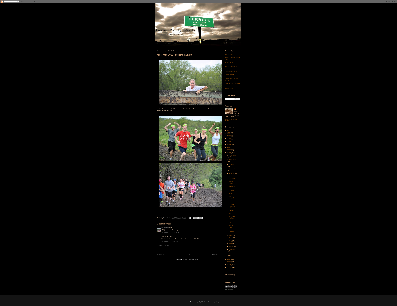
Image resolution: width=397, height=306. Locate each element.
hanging (231, 210)
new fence (232, 176)
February (232, 249)
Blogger (218, 302)
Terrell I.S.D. (229, 63)
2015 (229, 144)
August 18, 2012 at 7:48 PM (169, 241)
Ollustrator (204, 302)
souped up (231, 226)
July (230, 235)
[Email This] (194, 218)
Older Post (214, 254)
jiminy (230, 193)
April (230, 243)
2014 (229, 147)
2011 (229, 259)
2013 (229, 150)
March (231, 246)
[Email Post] (190, 218)
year (230, 213)
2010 (229, 262)
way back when (232, 189)
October (231, 164)
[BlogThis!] (196, 218)
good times (231, 230)
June (231, 238)
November (232, 160)
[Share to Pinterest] (202, 218)
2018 (229, 138)
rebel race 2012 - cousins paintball (232, 204)
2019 (229, 136)
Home (188, 254)
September (232, 169)
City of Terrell (229, 74)
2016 (229, 141)
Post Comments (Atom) (192, 259)
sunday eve (231, 182)
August (231, 173)
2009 (229, 265)
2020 (229, 133)
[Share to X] (198, 218)
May (230, 241)
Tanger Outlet (229, 88)
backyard (232, 179)
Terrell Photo (229, 54)
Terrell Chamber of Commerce (231, 67)
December (232, 155)
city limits (232, 186)
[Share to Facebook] (200, 218)
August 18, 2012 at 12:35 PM (170, 232)
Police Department (231, 71)
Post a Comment (164, 245)
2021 (229, 130)
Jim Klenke (165, 227)
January (231, 254)
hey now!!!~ (232, 197)
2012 (229, 153)
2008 (229, 267)
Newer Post (161, 254)
